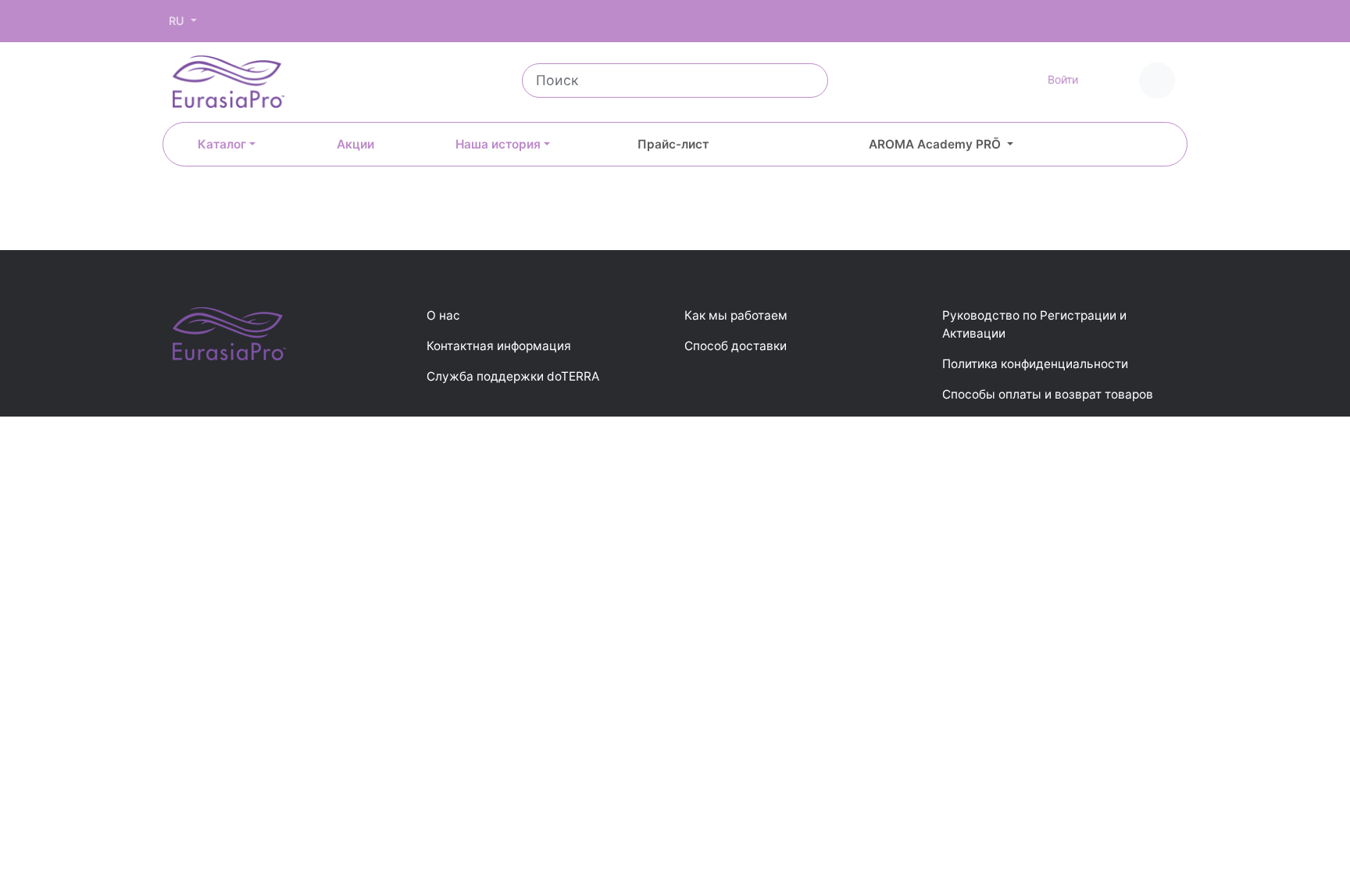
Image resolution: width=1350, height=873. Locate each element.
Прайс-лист (673, 144)
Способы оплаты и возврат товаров (1047, 394)
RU (178, 20)
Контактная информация (499, 345)
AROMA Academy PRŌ (936, 144)
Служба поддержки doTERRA (513, 376)
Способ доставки (735, 345)
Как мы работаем (736, 315)
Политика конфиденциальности (1035, 363)
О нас (443, 315)
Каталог (222, 144)
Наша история (498, 144)
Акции (355, 144)
